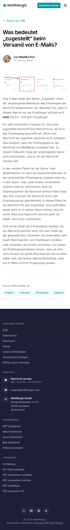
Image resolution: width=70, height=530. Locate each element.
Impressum (9, 340)
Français (25, 292)
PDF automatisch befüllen (17, 480)
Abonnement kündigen (15, 357)
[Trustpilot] (46, 511)
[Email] (39, 511)
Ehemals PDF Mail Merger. (49, 522)
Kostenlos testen (49, 5)
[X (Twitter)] (24, 511)
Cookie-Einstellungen (14, 351)
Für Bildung (9, 464)
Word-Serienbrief (12, 431)
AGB (5, 330)
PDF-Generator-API (13, 491)
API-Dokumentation (13, 469)
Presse (6, 346)
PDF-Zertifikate (11, 485)
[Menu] (65, 5)
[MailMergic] (15, 5)
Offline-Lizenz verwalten (16, 362)
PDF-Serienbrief (11, 426)
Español (59, 292)
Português (42, 292)
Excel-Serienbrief (12, 437)
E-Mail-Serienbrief (13, 447)
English (9, 292)
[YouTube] (31, 511)
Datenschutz (10, 335)
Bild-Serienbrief (11, 442)
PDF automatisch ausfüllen (17, 474)
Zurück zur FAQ (16, 20)
